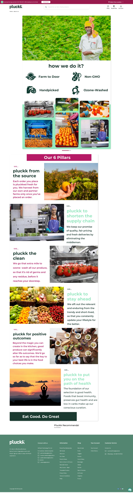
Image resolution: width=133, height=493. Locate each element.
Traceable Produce (64, 470)
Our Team (62, 456)
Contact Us (108, 448)
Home (11, 11)
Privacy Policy (63, 473)
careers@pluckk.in (45, 462)
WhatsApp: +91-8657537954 (115, 454)
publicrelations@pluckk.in (46, 457)
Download (46, 2)
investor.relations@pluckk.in (47, 455)
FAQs (61, 478)
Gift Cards (62, 450)
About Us (62, 453)
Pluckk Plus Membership (66, 448)
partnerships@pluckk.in (46, 453)
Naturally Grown (64, 464)
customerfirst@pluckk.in (114, 451)
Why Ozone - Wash (65, 467)
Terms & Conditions (65, 475)
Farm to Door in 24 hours (66, 462)
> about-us (16, 11)
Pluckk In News (63, 459)
